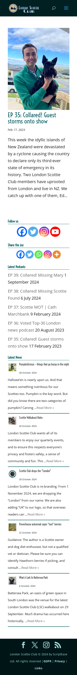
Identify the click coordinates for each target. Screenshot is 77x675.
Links (38, 668)
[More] (57, 254)
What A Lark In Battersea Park (33, 577)
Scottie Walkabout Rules (31, 418)
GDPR (47, 661)
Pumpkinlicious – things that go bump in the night (44, 364)
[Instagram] (44, 232)
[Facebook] (22, 232)
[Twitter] (33, 232)
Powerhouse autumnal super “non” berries (40, 524)
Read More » (45, 408)
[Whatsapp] (38, 254)
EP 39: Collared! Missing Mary (35, 275)
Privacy (60, 661)
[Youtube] (55, 232)
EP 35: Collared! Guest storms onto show (32, 118)
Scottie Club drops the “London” (35, 471)
